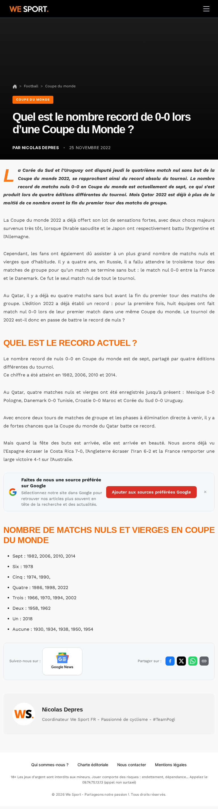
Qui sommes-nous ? (49, 764)
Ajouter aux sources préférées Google (151, 492)
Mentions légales (171, 764)
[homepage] (28, 8)
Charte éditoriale (92, 764)
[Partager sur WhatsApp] (192, 661)
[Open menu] (206, 8)
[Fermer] (205, 492)
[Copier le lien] (204, 661)
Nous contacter (131, 764)
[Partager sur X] (181, 661)
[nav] (14, 86)
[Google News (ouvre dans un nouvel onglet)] (62, 661)
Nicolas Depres (62, 709)
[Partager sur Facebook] (170, 661)
